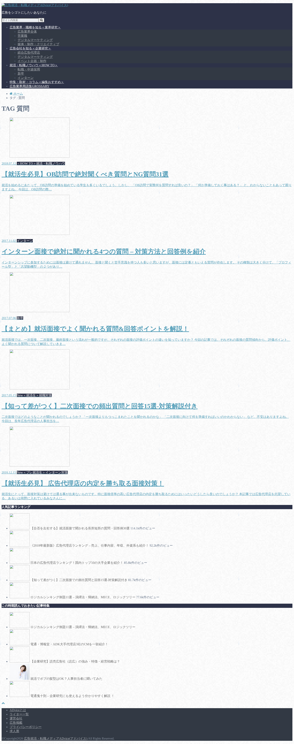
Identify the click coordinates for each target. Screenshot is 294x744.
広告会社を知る (30, 48)
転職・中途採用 (29, 69)
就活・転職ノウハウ (34, 65)
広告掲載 (16, 722)
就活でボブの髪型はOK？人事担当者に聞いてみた (66, 678)
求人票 (14, 731)
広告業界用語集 (29, 86)
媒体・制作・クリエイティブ (38, 44)
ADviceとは (18, 710)
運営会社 (16, 718)
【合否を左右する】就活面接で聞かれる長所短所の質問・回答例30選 (80, 528)
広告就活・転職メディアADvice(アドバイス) (55, 738)
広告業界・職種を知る (35, 27)
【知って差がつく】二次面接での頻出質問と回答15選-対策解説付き (78, 580)
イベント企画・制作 (32, 61)
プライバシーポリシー (26, 727)
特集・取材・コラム (37, 82)
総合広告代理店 (29, 52)
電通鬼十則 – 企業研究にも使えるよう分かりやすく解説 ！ (72, 696)
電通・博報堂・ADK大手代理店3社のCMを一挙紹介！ (69, 644)
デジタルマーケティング (35, 40)
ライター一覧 (19, 714)
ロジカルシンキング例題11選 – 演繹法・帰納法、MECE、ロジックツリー (82, 597)
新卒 (21, 73)
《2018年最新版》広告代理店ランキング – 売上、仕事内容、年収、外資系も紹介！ (89, 545)
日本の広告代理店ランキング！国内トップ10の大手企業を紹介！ (76, 562)
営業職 (22, 35)
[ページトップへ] (3, 703)
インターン (26, 77)
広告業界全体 (27, 31)
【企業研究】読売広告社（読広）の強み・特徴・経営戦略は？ (75, 661)
